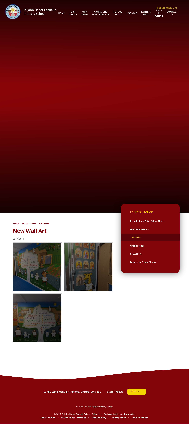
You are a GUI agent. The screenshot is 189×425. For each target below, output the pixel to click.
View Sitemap (48, 417)
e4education (128, 414)
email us (135, 391)
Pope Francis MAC (167, 8)
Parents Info (29, 223)
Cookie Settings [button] (140, 417)
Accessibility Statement (73, 417)
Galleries (44, 223)
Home (16, 223)
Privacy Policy (119, 417)
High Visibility (99, 417)
